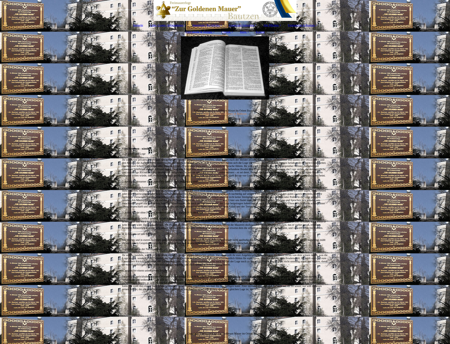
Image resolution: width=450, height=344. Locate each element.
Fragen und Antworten (241, 25)
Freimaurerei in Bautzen (301, 25)
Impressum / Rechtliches (206, 25)
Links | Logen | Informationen (166, 25)
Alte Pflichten (271, 25)
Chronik (226, 31)
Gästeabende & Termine (198, 31)
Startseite (138, 25)
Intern (243, 31)
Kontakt (260, 31)
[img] (225, 10)
